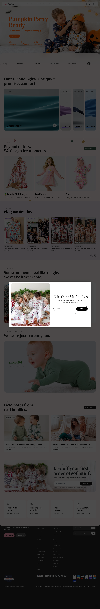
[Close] (89, 284)
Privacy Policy (78, 313)
